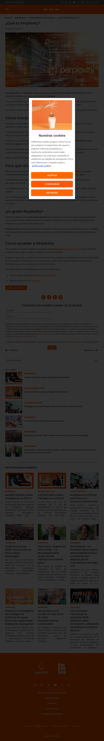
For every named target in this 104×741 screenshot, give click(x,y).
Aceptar (52, 175)
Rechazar (52, 192)
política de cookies (41, 165)
